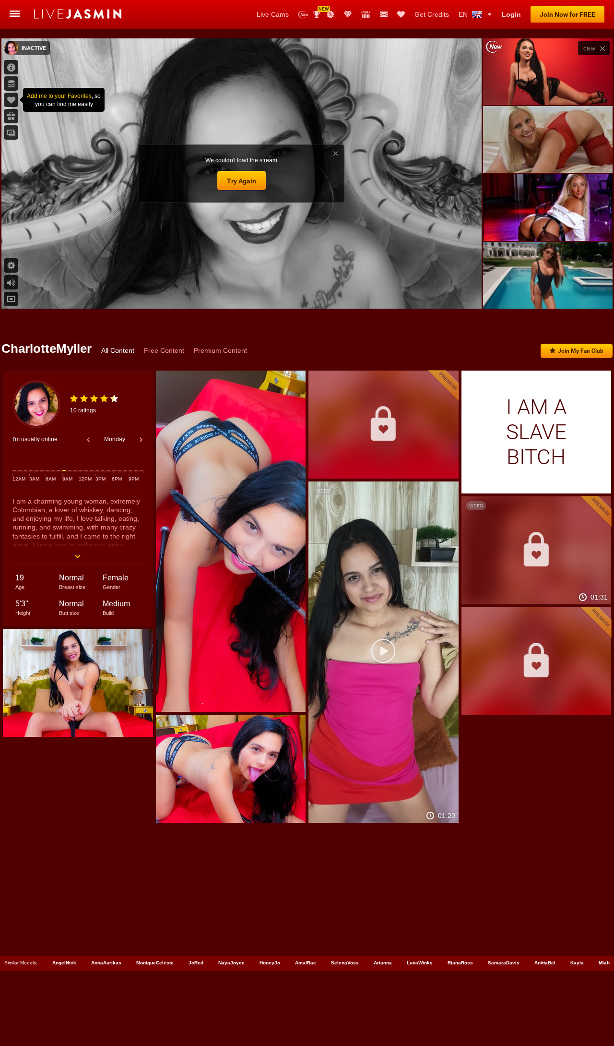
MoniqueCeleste (155, 962)
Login (511, 14)
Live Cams (273, 14)
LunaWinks (420, 962)
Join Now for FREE (567, 14)
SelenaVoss (345, 962)
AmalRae (305, 962)
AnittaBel (544, 962)
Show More (547, 292)
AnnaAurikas (106, 962)
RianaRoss (460, 962)
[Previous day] (88, 439)
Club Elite (348, 14)
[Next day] (141, 439)
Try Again (241, 181)
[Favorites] (401, 14)
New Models (303, 15)
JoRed (196, 962)
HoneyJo (270, 962)
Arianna (383, 962)
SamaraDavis (504, 962)
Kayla (577, 962)
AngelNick (64, 962)
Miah (604, 962)
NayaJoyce (231, 962)
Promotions (330, 14)
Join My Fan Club (580, 351)
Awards (320, 11)
